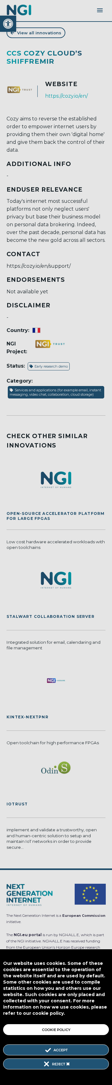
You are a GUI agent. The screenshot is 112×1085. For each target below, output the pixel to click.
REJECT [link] (59, 1064)
